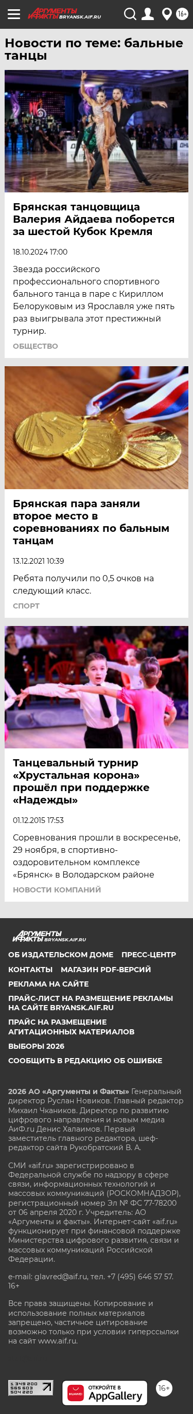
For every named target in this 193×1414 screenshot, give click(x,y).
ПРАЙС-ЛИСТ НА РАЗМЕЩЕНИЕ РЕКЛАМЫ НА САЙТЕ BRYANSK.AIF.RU (90, 1003)
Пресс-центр (148, 954)
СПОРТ (26, 606)
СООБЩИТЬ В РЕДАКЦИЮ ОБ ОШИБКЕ (85, 1060)
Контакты (30, 969)
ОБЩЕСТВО (35, 346)
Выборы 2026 (36, 1046)
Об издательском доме (60, 954)
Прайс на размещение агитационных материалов (71, 1026)
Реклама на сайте (48, 984)
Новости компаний (57, 889)
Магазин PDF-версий (106, 969)
